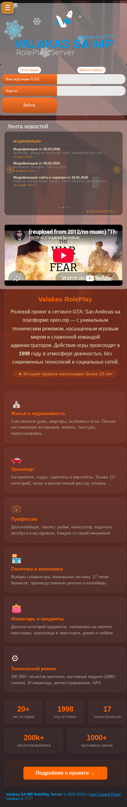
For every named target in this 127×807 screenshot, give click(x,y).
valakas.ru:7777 (19, 799)
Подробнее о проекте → (65, 773)
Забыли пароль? (91, 70)
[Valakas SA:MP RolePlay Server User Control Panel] (63, 26)
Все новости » (101, 211)
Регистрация (29, 70)
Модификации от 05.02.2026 (36, 163)
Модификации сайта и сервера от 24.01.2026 (50, 177)
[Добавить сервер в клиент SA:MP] (63, 59)
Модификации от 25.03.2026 (36, 149)
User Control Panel (105, 794)
